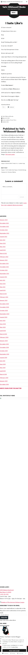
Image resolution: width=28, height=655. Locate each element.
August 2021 (3, 277)
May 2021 (2, 287)
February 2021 (4, 297)
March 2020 (3, 334)
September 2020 (4, 314)
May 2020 (3, 327)
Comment (22, 197)
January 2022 (4, 260)
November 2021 (4, 267)
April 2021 (3, 290)
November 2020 (4, 307)
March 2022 (3, 253)
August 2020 (3, 317)
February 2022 (4, 257)
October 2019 (4, 351)
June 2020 (3, 324)
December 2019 (4, 344)
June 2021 (3, 283)
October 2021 (4, 270)
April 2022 (3, 250)
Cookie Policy (14, 647)
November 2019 (4, 347)
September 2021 (4, 273)
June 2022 (3, 243)
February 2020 (4, 337)
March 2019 (3, 374)
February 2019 (4, 378)
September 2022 (4, 233)
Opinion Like (6, 122)
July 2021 (2, 280)
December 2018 (4, 384)
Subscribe (4, 617)
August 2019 (3, 357)
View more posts (10, 154)
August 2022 (3, 236)
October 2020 (4, 310)
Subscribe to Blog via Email (10, 605)
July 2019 (2, 361)
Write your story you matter (10, 388)
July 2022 (2, 240)
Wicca (14, 120)
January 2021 (3, 300)
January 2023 (4, 220)
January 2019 (3, 381)
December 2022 (4, 223)
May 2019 (2, 367)
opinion (8, 120)
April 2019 (3, 371)
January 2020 (4, 341)
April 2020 (3, 330)
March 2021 (3, 294)
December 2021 (4, 263)
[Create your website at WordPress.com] (14, 1)
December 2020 (4, 304)
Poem (11, 120)
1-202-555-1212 (4, 594)
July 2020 (2, 320)
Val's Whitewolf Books (14, 7)
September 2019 (4, 354)
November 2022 (4, 226)
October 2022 (4, 230)
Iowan (4, 120)
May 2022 (2, 246)
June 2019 (3, 364)
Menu (15, 13)
